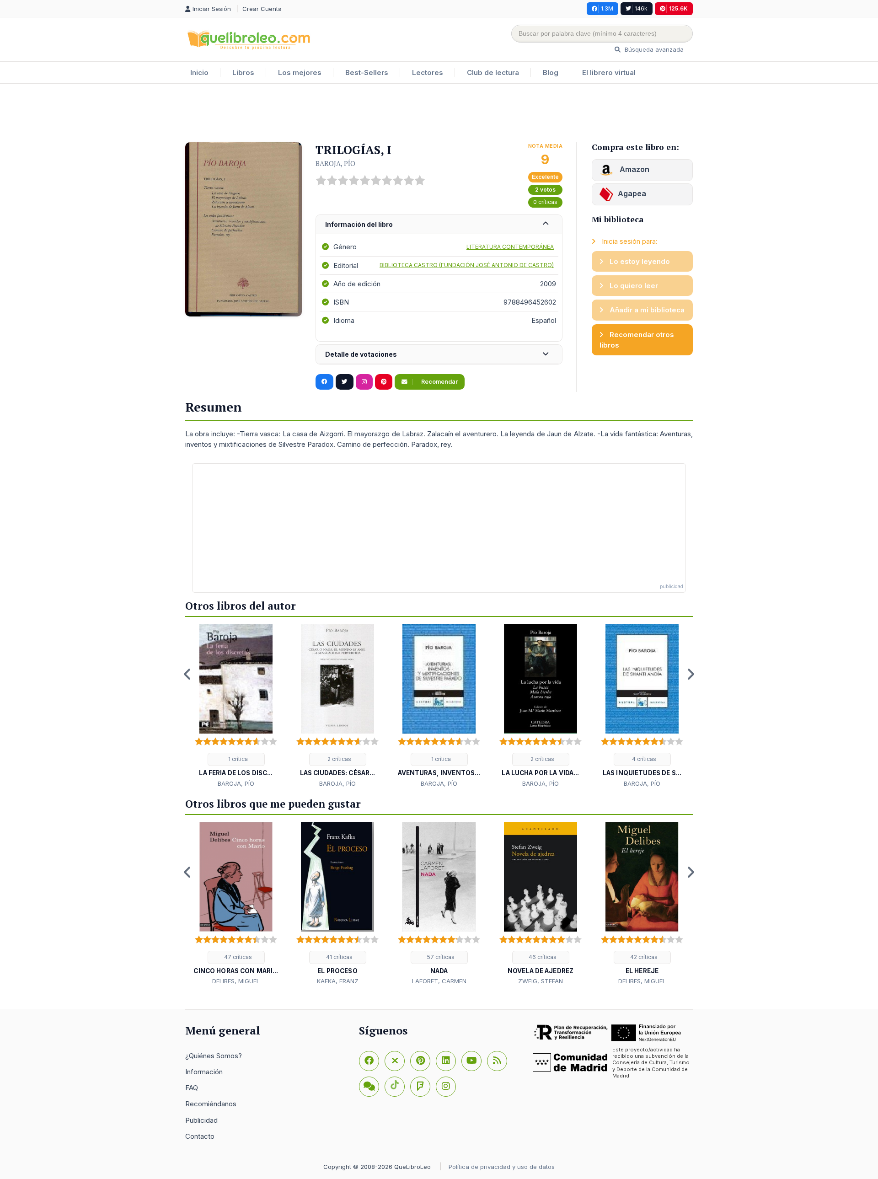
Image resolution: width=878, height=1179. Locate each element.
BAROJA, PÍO (335, 163)
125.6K (678, 8)
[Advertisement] (439, 113)
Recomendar (439, 381)
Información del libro (359, 224)
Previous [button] (187, 674)
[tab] (439, 225)
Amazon (633, 169)
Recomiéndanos (210, 1103)
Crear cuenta (262, 8)
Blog (550, 72)
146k (641, 8)
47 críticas (237, 957)
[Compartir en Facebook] (324, 382)
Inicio (199, 72)
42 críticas (643, 957)
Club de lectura (493, 72)
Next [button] (690, 674)
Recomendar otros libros (637, 339)
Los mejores (299, 72)
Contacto (199, 1136)
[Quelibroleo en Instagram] (364, 382)
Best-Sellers (366, 72)
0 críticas (545, 201)
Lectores (427, 72)
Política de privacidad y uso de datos (502, 1166)
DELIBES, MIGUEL (236, 981)
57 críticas (440, 957)
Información (204, 1071)
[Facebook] (369, 1061)
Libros (243, 72)
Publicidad (201, 1120)
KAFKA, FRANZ (338, 981)
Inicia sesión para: (629, 241)
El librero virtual (609, 72)
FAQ (191, 1087)
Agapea (632, 193)
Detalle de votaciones (361, 354)
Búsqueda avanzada (653, 49)
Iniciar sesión (213, 8)
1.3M (607, 8)
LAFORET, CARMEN (439, 981)
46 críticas (542, 957)
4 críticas (643, 759)
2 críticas (338, 759)
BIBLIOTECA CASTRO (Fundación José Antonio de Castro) (467, 265)
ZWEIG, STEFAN (540, 981)
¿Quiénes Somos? (213, 1055)
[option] (236, 706)
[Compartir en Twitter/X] (344, 382)
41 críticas (339, 957)
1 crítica (237, 759)
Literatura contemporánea (510, 246)
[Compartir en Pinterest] (383, 382)
